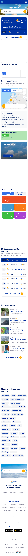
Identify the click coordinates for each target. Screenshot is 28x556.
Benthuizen (5, 444)
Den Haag (5, 452)
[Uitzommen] (24, 93)
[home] (4, 2)
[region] (14, 98)
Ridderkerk (5, 407)
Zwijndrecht (16, 422)
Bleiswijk (4, 425)
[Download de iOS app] (9, 530)
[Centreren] (24, 97)
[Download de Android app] (18, 530)
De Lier (22, 433)
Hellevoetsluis (6, 455)
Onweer (13, 523)
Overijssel (15, 513)
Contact (12, 495)
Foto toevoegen (8, 156)
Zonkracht (19, 520)
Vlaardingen (5, 410)
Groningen (5, 507)
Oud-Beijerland (15, 403)
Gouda (15, 440)
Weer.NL (9, 108)
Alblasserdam (6, 422)
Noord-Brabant (21, 507)
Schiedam (5, 399)
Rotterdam (5, 395)
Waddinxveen (6, 440)
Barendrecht (22, 395)
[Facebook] (12, 539)
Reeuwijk (13, 452)
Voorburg (14, 448)
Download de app (14, 527)
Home (5, 492)
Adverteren (20, 495)
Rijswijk (23, 437)
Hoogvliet (5, 403)
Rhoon (13, 395)
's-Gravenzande (18, 455)
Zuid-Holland (6, 513)
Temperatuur (10, 520)
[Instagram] (15, 539)
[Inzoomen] (24, 90)
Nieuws (6, 495)
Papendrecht (6, 429)
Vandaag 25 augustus (8, 193)
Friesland (13, 504)
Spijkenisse (5, 414)
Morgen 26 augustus (20, 193)
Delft (19, 425)
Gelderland (21, 504)
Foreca (12, 108)
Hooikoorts (6, 523)
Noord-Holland (7, 510)
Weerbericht (12, 492)
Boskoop (22, 448)
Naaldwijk (14, 444)
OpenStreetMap (24, 108)
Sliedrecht (5, 448)
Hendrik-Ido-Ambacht (8, 418)
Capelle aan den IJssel (17, 399)
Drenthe (6, 504)
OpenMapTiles (20, 108)
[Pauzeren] (3, 106)
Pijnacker (12, 425)
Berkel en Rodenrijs (17, 414)
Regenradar (21, 492)
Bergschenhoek (16, 410)
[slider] (13, 106)
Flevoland (22, 513)
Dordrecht (14, 433)
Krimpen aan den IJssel (18, 407)
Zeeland (22, 510)
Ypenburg (5, 437)
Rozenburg (16, 429)
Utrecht (16, 510)
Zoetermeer (14, 437)
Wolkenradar (21, 523)
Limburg (12, 507)
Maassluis (5, 433)
